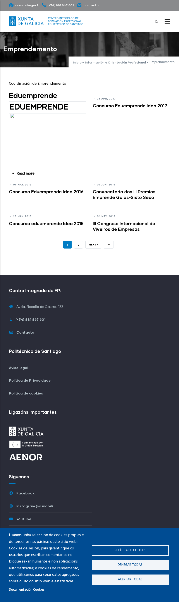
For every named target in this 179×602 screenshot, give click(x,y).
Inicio (77, 62)
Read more (25, 173)
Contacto (24, 332)
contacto (90, 5)
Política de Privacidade (30, 380)
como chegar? (26, 5)
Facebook (24, 493)
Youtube (23, 519)
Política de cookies (130, 550)
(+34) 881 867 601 (60, 5)
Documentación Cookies (27, 589)
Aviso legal (18, 367)
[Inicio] (46, 20)
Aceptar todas (130, 579)
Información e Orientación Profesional (115, 62)
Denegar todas (130, 565)
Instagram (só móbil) (34, 506)
